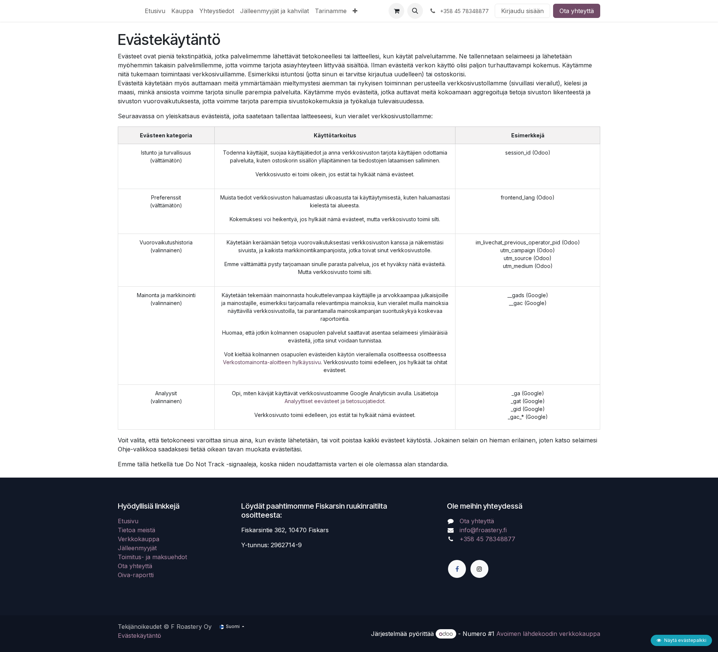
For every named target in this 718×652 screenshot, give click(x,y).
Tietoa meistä (136, 530)
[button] (415, 11)
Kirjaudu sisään (522, 11)
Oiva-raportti (136, 575)
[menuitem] (155, 10)
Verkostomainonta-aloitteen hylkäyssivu (272, 362)
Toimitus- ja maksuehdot (152, 557)
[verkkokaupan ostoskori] (396, 11)
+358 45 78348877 (488, 539)
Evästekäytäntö (139, 635)
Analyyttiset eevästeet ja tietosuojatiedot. (335, 401)
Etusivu (128, 521)
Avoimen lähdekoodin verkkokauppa (548, 633)
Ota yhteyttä (576, 11)
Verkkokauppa (138, 539)
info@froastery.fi (483, 530)
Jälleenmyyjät (137, 548)
